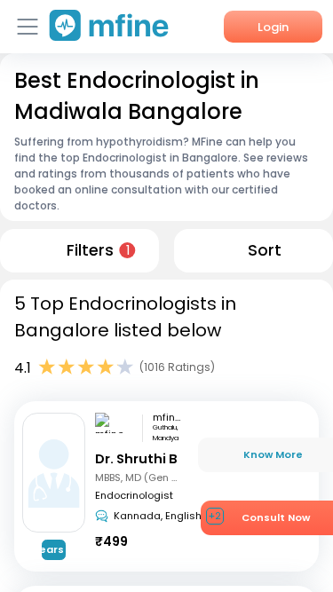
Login (273, 27)
